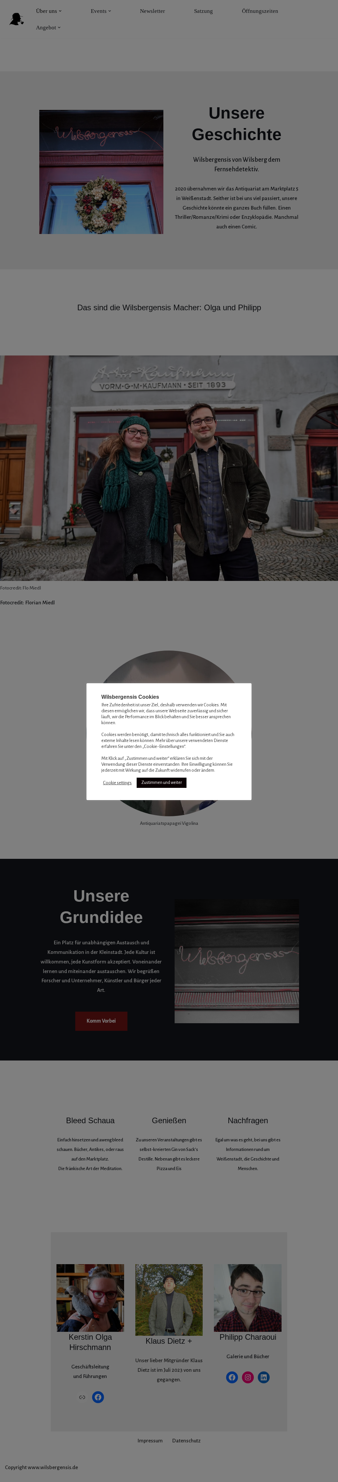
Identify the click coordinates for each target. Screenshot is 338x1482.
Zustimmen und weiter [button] (161, 782)
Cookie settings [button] (117, 782)
